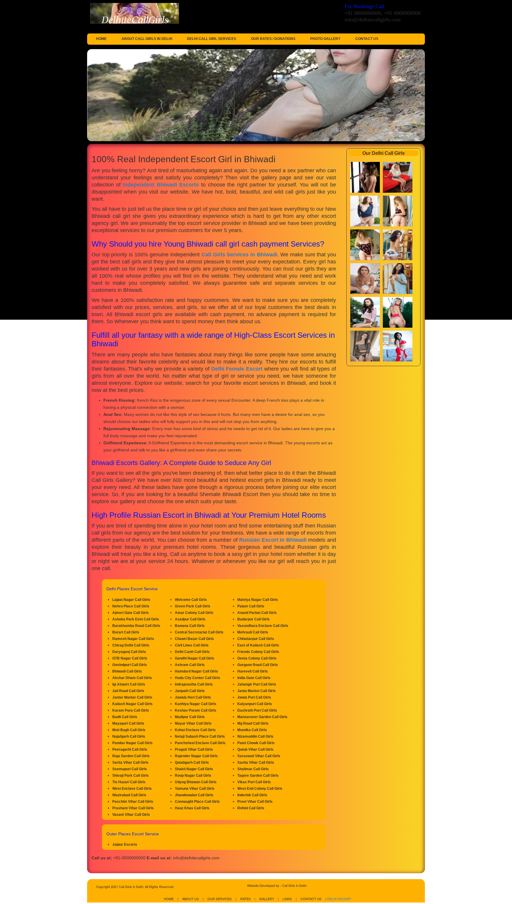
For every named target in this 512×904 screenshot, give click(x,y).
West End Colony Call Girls (259, 788)
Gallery (266, 898)
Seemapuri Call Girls (129, 769)
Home (101, 39)
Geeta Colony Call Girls (256, 658)
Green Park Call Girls (192, 606)
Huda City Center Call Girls (197, 678)
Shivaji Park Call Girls (130, 775)
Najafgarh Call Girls (128, 736)
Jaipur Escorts (124, 844)
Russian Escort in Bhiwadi (273, 540)
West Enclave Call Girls (132, 788)
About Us (190, 898)
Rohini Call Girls (250, 808)
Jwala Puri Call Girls (254, 697)
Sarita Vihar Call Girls (130, 762)
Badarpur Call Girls (253, 619)
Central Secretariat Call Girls (199, 632)
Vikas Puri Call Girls (254, 782)
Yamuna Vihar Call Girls (195, 788)
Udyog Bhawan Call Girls (196, 782)
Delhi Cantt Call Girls (192, 652)
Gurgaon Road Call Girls (257, 665)
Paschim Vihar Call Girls (132, 802)
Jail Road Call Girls (128, 691)
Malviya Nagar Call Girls (257, 600)
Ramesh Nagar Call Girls (133, 639)
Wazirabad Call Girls (129, 795)
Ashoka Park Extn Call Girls (135, 619)
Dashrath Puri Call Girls (257, 710)
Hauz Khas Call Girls (192, 808)
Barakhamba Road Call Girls (136, 626)
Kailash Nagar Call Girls (132, 704)
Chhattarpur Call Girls (255, 639)
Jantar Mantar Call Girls (132, 697)
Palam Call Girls (250, 606)
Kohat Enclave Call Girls (195, 730)
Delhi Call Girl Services (211, 39)
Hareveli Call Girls (252, 671)
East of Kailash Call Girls (258, 645)
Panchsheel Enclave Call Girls (200, 743)
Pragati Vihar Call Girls (194, 749)
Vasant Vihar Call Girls (131, 815)
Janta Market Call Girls (256, 691)
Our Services (219, 898)
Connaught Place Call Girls (197, 802)
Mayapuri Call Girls (128, 723)
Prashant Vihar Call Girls (133, 808)
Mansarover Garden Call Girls (262, 717)
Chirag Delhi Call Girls (130, 645)
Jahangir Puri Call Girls (256, 684)
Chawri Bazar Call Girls (194, 639)
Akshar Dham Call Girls (132, 678)
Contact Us (366, 39)
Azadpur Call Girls (190, 619)
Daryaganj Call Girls (129, 652)
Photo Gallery (325, 39)
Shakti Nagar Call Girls (194, 769)
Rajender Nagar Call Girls (196, 756)
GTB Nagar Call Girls (129, 658)
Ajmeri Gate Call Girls (130, 613)
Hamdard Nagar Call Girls (196, 671)
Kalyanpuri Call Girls (254, 704)
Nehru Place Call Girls (130, 606)
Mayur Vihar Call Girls (193, 723)
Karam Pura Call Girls (130, 710)
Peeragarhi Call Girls (129, 749)
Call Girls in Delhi (294, 885)
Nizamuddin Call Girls (255, 736)
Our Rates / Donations (273, 39)
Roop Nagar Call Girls (193, 775)
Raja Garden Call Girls (131, 756)
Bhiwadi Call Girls (127, 671)
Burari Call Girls (125, 632)
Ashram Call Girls (190, 665)
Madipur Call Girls (190, 717)
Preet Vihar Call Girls (255, 802)
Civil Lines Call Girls (192, 645)
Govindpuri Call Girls (129, 665)
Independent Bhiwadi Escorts (161, 185)
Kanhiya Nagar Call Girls (195, 704)
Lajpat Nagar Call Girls (131, 600)
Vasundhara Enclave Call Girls (262, 626)
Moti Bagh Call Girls (128, 730)
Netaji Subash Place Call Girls (200, 736)
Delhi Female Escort (237, 369)
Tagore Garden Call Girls (258, 775)
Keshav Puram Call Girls (195, 710)
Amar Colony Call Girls (194, 613)
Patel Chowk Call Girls (256, 743)
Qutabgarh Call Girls (192, 762)
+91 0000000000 (363, 13)
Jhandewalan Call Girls (194, 795)
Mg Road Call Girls (252, 723)
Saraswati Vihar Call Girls (258, 756)
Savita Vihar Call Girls (255, 762)
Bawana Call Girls (190, 626)
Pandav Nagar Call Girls (132, 743)
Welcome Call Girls (191, 600)
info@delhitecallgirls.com (373, 19)
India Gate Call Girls (254, 678)
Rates (245, 898)
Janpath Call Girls (190, 691)
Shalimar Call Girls (253, 769)
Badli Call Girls (124, 717)
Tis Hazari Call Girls (128, 782)
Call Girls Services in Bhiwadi (239, 255)
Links (287, 898)
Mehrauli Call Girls (252, 632)
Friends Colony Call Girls (258, 652)
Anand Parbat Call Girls (257, 613)
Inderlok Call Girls (252, 795)
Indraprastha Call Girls (194, 684)
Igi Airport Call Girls (128, 684)
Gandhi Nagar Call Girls (194, 658)
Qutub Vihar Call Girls (255, 749)
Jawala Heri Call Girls (193, 697)
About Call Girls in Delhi (146, 39)
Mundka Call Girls (252, 730)
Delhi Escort (339, 898)
